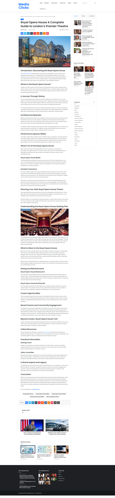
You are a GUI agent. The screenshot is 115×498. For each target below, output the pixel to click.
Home (41, 3)
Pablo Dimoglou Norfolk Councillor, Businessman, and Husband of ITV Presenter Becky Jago (88, 51)
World (76, 145)
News (76, 132)
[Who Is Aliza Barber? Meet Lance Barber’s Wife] (79, 69)
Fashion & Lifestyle (79, 118)
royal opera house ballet (43, 393)
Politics (76, 134)
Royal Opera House (27, 73)
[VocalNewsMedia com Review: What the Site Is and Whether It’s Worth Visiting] (28, 449)
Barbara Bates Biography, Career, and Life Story (78, 83)
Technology (54, 3)
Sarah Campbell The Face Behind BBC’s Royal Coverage (88, 37)
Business (46, 3)
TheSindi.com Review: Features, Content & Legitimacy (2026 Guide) (60, 456)
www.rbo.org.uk (46, 332)
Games (69, 3)
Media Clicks (24, 29)
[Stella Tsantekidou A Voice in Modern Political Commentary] (77, 44)
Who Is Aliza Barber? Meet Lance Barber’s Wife (77, 75)
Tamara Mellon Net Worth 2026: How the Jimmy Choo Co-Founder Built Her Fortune (89, 90)
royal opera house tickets (37, 396)
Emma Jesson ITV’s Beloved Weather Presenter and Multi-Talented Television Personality (87, 23)
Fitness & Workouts (79, 120)
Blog (26, 16)
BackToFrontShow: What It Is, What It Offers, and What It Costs (44, 456)
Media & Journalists (79, 130)
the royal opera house (53, 396)
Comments (91, 16)
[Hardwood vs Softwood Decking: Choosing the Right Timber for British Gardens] (54, 479)
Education (62, 3)
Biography (77, 108)
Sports (76, 138)
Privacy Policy (61, 478)
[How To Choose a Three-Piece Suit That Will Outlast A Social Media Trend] (41, 482)
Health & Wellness (78, 126)
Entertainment (78, 116)
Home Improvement (79, 128)
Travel (75, 3)
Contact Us (43, 8)
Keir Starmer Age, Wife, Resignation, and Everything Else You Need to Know (89, 75)
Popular (76, 16)
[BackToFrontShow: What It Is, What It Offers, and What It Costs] (44, 449)
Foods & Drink (78, 122)
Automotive (77, 106)
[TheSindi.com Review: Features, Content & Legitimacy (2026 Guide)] (61, 449)
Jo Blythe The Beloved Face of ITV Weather (87, 30)
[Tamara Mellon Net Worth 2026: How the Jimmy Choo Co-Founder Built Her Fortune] (89, 84)
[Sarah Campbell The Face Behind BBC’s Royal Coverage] (77, 37)
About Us (60, 476)
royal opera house (28, 393)
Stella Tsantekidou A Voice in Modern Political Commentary (88, 44)
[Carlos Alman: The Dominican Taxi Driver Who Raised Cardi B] (41, 475)
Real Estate (77, 136)
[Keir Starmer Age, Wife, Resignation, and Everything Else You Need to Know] (89, 69)
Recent (83, 16)
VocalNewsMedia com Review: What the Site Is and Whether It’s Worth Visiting (27, 456)
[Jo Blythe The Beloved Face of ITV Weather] (77, 31)
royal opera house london (59, 393)
